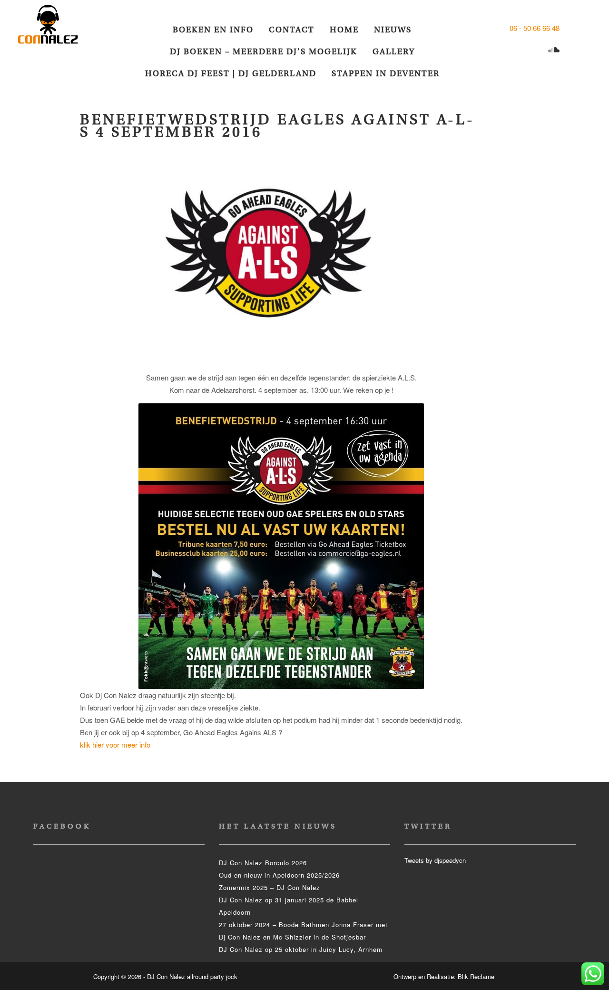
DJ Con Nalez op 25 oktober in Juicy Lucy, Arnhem (301, 949)
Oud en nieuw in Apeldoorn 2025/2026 (279, 875)
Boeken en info (213, 30)
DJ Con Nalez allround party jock (53, 28)
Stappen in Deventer (386, 74)
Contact (291, 30)
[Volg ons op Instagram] (518, 50)
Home (344, 30)
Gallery (394, 52)
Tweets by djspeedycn (435, 860)
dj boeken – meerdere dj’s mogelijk (263, 52)
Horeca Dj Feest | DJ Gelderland (230, 74)
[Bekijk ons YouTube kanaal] (536, 50)
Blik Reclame (476, 976)
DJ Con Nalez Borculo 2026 (263, 862)
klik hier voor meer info (115, 745)
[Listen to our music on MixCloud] (555, 50)
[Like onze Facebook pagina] (569, 28)
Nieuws (393, 30)
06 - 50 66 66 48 (535, 28)
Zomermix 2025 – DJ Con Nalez (269, 887)
